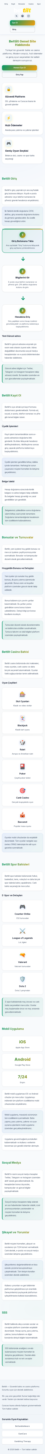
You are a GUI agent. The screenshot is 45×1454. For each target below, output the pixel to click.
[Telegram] (22, 16)
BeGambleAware (22, 1426)
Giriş (6, 4)
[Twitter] (16, 16)
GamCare (22, 1434)
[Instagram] (28, 16)
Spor (39, 4)
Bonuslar (21, 4)
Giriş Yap (19, 75)
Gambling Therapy (22, 1441)
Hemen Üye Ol (20, 68)
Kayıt (13, 4)
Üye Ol (15, 23)
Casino (31, 4)
